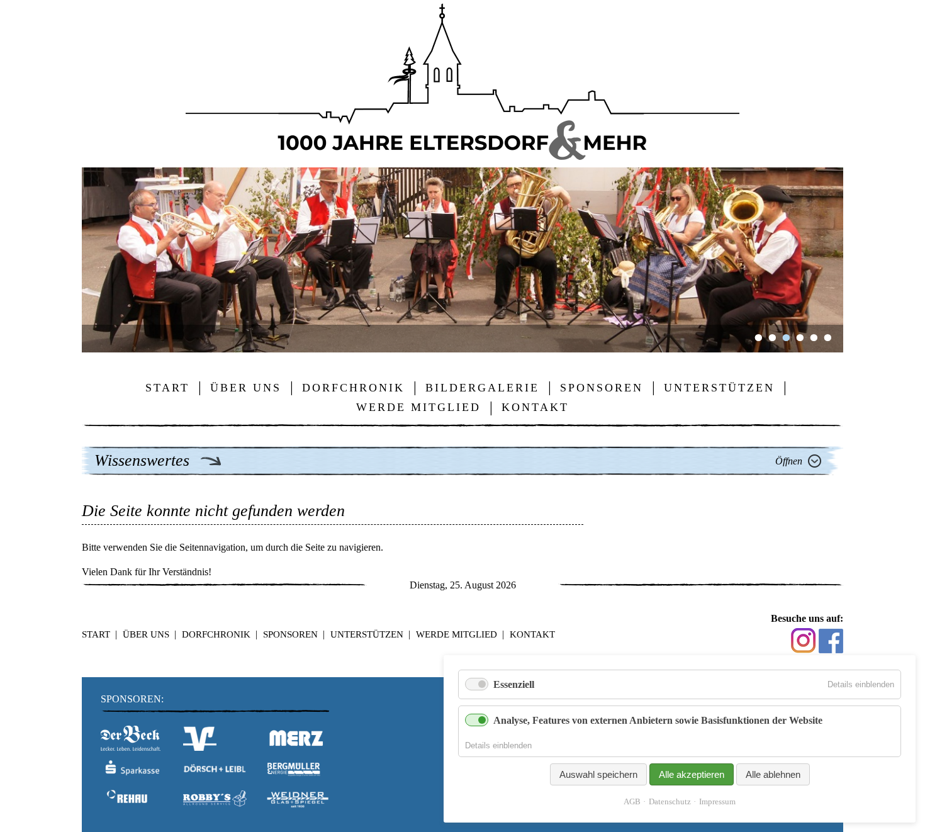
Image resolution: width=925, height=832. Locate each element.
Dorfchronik (216, 634)
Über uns (146, 634)
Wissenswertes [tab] (144, 460)
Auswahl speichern (598, 774)
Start (96, 634)
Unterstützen (366, 634)
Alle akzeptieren (691, 774)
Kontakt (532, 634)
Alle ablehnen (773, 774)
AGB (632, 801)
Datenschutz (670, 801)
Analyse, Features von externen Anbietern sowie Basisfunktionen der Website (657, 720)
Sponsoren (290, 634)
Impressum (717, 801)
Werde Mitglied (456, 634)
